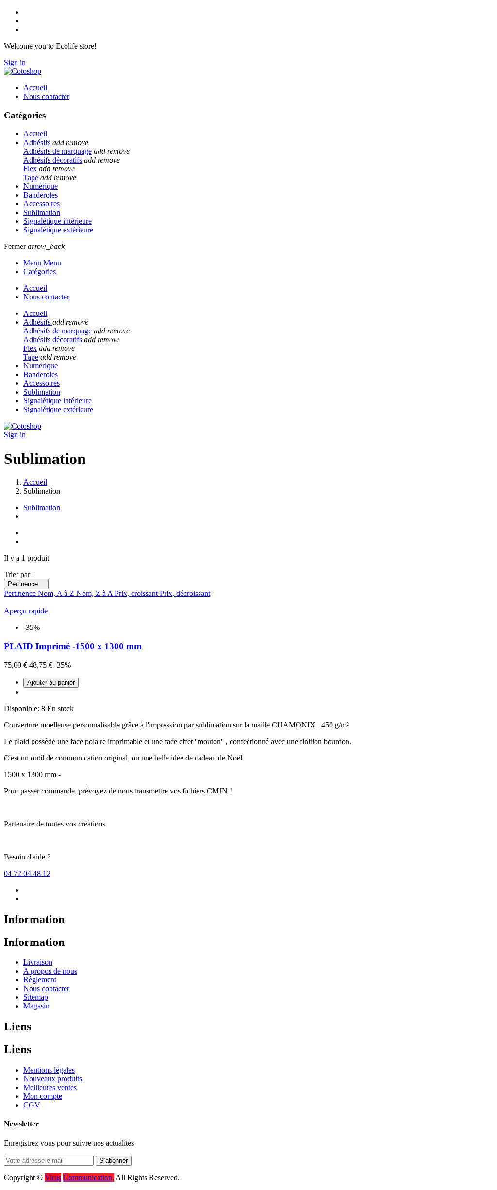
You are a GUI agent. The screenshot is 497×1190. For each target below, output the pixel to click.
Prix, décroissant (185, 593)
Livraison (37, 962)
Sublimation (41, 507)
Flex (30, 169)
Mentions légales (49, 1070)
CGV (31, 1105)
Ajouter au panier (51, 682)
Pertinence (26, 584)
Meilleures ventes (50, 1087)
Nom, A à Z (57, 593)
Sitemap (35, 997)
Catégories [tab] (39, 271)
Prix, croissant (137, 593)
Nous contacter (46, 988)
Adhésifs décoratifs (52, 160)
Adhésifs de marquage (57, 151)
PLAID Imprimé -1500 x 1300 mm (73, 646)
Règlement (39, 979)
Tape (30, 177)
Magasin (36, 1006)
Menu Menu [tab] (42, 263)
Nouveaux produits (52, 1078)
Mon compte (42, 1096)
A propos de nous (50, 971)
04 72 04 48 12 (27, 873)
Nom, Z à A (95, 593)
